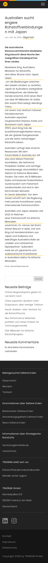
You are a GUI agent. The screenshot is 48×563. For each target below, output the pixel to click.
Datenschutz (9, 547)
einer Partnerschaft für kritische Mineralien (22, 220)
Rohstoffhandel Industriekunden (21, 469)
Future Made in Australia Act (20, 155)
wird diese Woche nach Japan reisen (22, 76)
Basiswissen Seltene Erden (17, 411)
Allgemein (28, 37)
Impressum (9, 542)
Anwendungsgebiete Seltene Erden (22, 416)
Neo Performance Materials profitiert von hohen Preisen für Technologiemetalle (22, 322)
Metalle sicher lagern (14, 475)
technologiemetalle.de (15, 445)
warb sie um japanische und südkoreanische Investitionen (21, 252)
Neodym (7, 386)
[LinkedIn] (5, 521)
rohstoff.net (9, 451)
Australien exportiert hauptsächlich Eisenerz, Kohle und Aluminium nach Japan (23, 121)
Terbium (7, 392)
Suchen (38, 279)
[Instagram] (14, 521)
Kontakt (6, 536)
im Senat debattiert (16, 194)
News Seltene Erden (13, 422)
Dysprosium (9, 380)
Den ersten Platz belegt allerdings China (23, 105)
